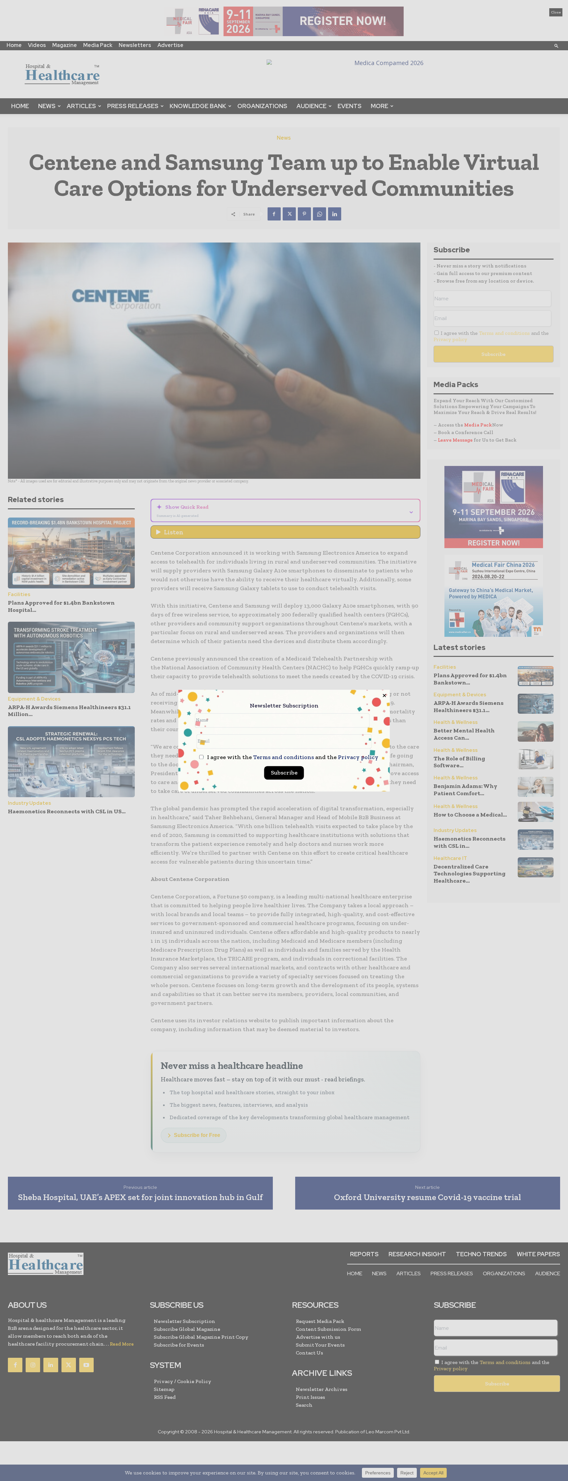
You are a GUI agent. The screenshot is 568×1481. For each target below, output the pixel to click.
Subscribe (284, 772)
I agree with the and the (292, 757)
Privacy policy (358, 757)
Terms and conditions (283, 757)
